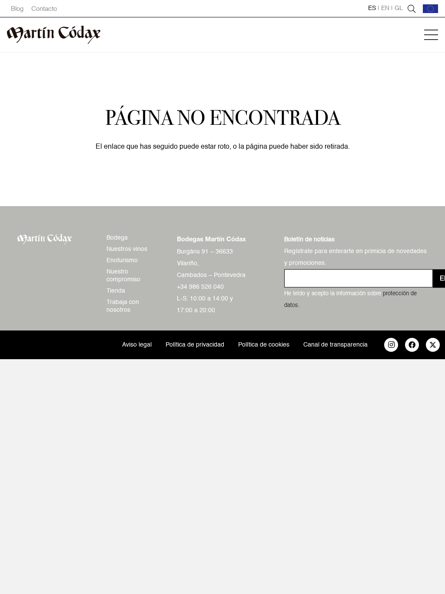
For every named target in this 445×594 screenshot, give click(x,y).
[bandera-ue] (430, 8)
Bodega (117, 238)
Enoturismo (122, 260)
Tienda (115, 291)
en (385, 8)
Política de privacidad (195, 345)
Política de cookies (263, 345)
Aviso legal (137, 345)
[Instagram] (391, 345)
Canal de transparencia (335, 345)
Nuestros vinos (126, 249)
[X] (433, 345)
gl (399, 8)
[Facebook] (412, 345)
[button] (431, 35)
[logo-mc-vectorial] (53, 35)
